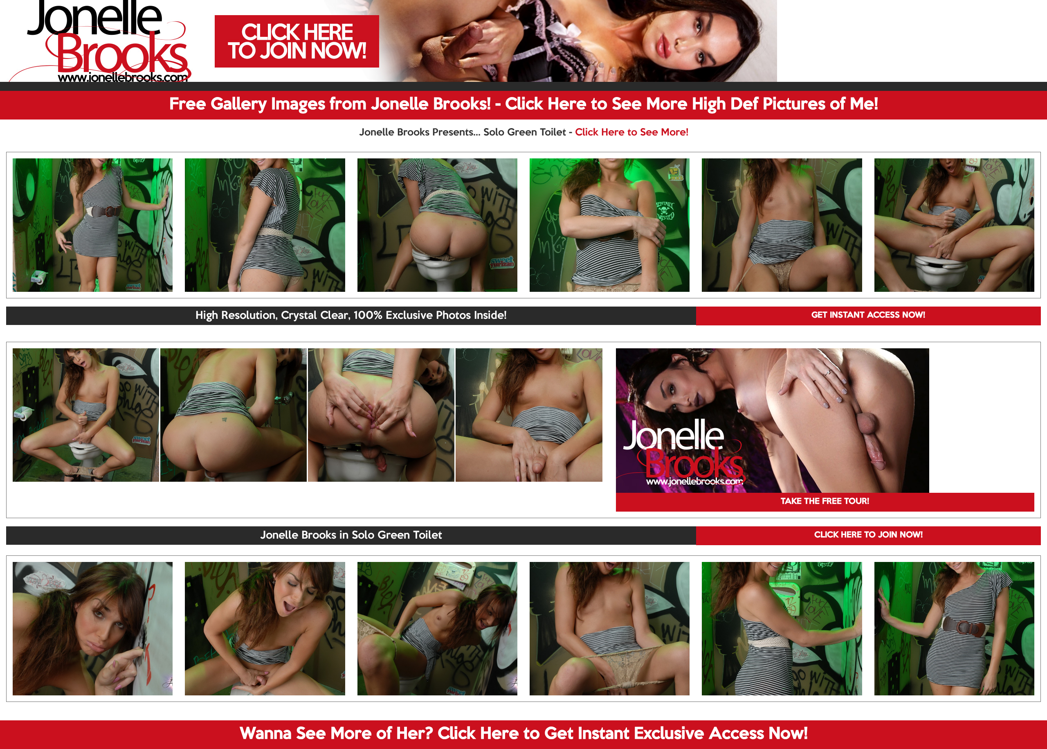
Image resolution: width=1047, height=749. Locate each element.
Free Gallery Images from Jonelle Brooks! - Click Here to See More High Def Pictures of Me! (523, 104)
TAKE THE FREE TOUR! (825, 501)
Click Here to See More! (631, 132)
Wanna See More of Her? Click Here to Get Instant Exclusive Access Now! (524, 734)
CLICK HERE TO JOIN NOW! (868, 535)
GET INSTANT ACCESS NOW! (868, 315)
